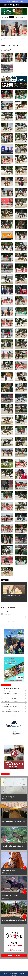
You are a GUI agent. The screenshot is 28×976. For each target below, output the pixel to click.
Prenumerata (13, 973)
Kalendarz (22, 973)
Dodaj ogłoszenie (14, 955)
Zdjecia (11, 17)
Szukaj (8, 1)
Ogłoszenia (22, 17)
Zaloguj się (15, 1)
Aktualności (5, 17)
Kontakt (5, 973)
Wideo (16, 17)
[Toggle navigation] (22, 5)
